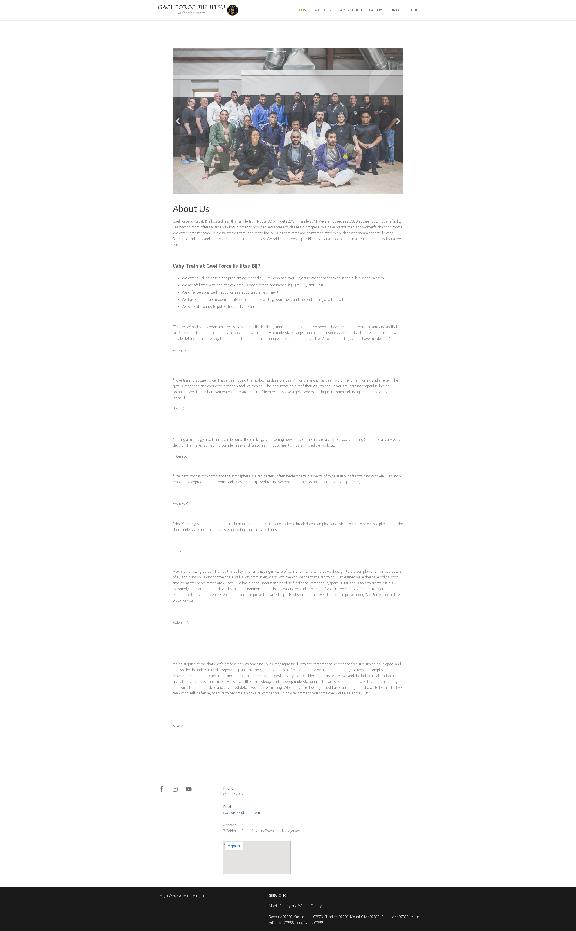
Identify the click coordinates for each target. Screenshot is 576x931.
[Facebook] (161, 789)
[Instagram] (175, 789)
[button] (177, 121)
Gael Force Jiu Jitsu (191, 7)
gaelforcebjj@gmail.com (241, 812)
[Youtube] (188, 789)
